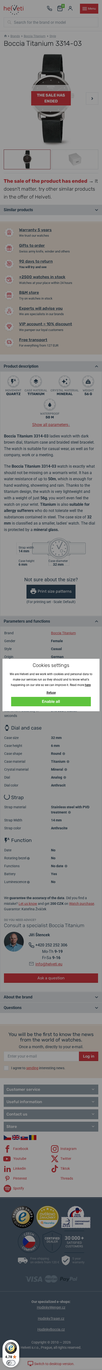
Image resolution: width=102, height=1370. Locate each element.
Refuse (51, 692)
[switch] (10, 1363)
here (88, 685)
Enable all (51, 701)
